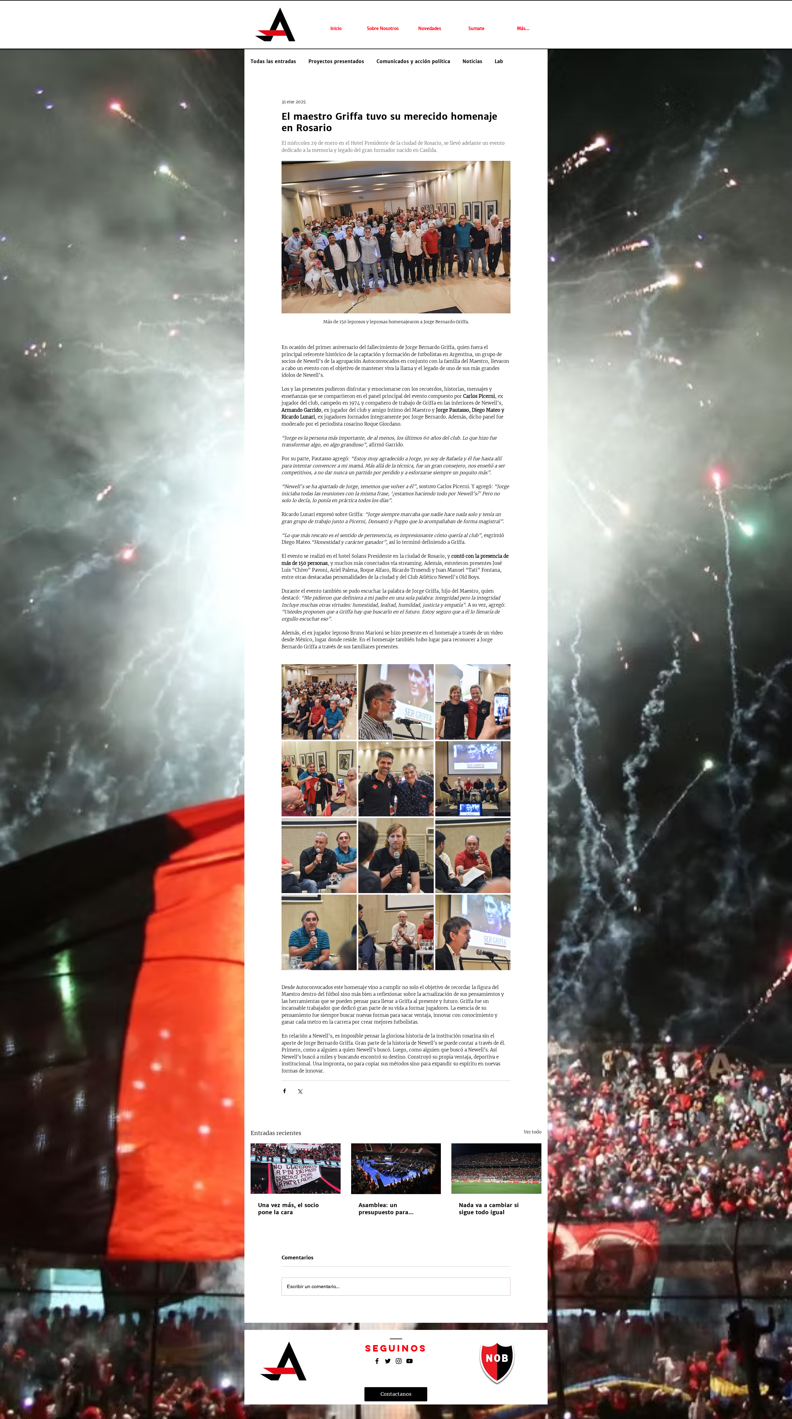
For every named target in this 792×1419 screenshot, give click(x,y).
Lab (499, 61)
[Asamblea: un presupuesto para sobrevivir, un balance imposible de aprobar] (396, 1168)
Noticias (472, 61)
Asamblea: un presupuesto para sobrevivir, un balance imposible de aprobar (390, 1209)
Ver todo (532, 1132)
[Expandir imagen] (319, 701)
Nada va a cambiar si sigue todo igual (489, 1209)
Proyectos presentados (336, 61)
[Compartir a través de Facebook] (284, 1091)
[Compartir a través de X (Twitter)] (300, 1091)
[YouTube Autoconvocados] (409, 1361)
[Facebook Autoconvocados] (377, 1361)
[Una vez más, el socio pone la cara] (296, 1168)
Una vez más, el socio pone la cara (288, 1209)
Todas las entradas (273, 61)
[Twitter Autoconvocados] (388, 1361)
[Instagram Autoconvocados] (398, 1361)
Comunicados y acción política (413, 61)
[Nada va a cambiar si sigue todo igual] (496, 1168)
